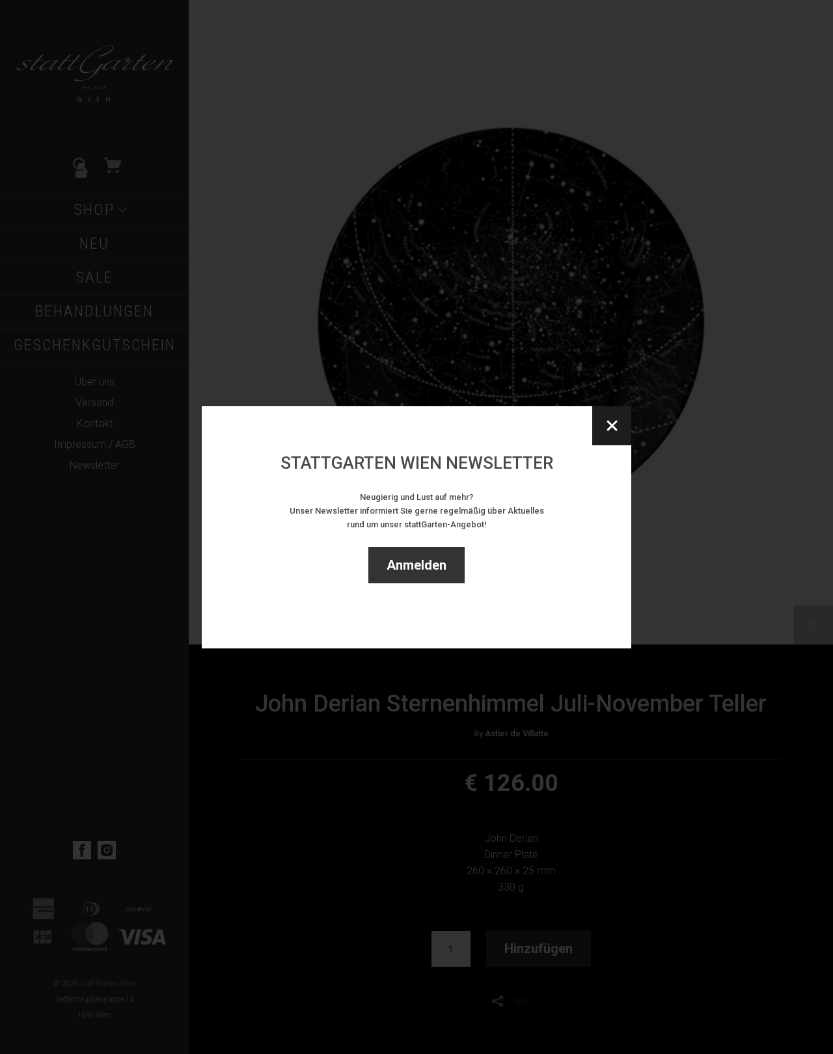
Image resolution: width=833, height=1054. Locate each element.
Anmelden (416, 565)
